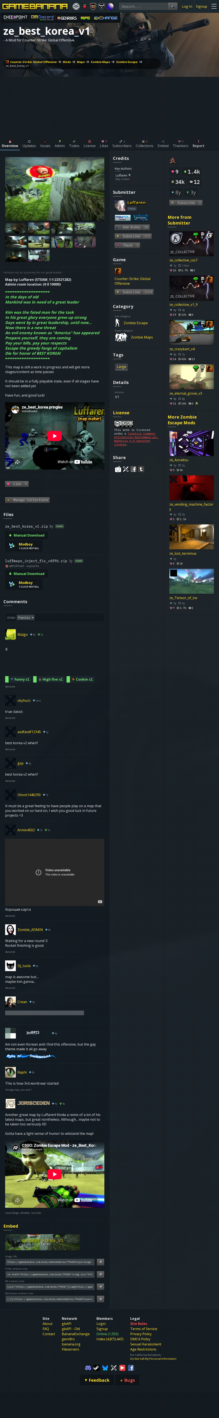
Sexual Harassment (145, 1344)
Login (101, 1323)
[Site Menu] (214, 6)
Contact (49, 1334)
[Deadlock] (76, 6)
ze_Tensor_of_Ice (183, 597)
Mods (67, 62)
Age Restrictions (143, 1349)
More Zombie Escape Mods (182, 420)
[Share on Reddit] (118, 469)
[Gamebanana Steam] (96, 1367)
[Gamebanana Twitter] (113, 1367)
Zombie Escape (127, 62)
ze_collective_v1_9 (183, 304)
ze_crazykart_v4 (182, 349)
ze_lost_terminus (183, 553)
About (47, 1323)
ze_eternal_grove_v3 (185, 393)
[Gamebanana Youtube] (122, 1367)
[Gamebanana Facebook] (130, 1367)
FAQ (46, 1328)
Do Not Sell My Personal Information (153, 1359)
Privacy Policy (141, 1334)
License (121, 413)
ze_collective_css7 (183, 260)
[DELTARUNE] (101, 6)
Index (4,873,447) (109, 1339)
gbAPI (66, 1323)
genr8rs (68, 1339)
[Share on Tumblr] (141, 469)
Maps (81, 62)
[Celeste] (84, 6)
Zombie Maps (100, 62)
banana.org (71, 1344)
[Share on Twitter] (125, 469)
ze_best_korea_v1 (17, 66)
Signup (201, 6)
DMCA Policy (140, 1339)
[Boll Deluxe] (110, 6)
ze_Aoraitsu (178, 460)
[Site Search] (173, 6)
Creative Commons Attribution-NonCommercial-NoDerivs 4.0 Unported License (136, 439)
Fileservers (70, 1349)
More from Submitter (179, 220)
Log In (187, 6)
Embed (10, 1226)
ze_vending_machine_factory (191, 506)
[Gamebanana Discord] (88, 1367)
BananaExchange (76, 1334)
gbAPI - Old (71, 1328)
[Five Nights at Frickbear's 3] (93, 6)
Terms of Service (143, 1328)
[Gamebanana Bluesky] (105, 1367)
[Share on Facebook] (133, 469)
